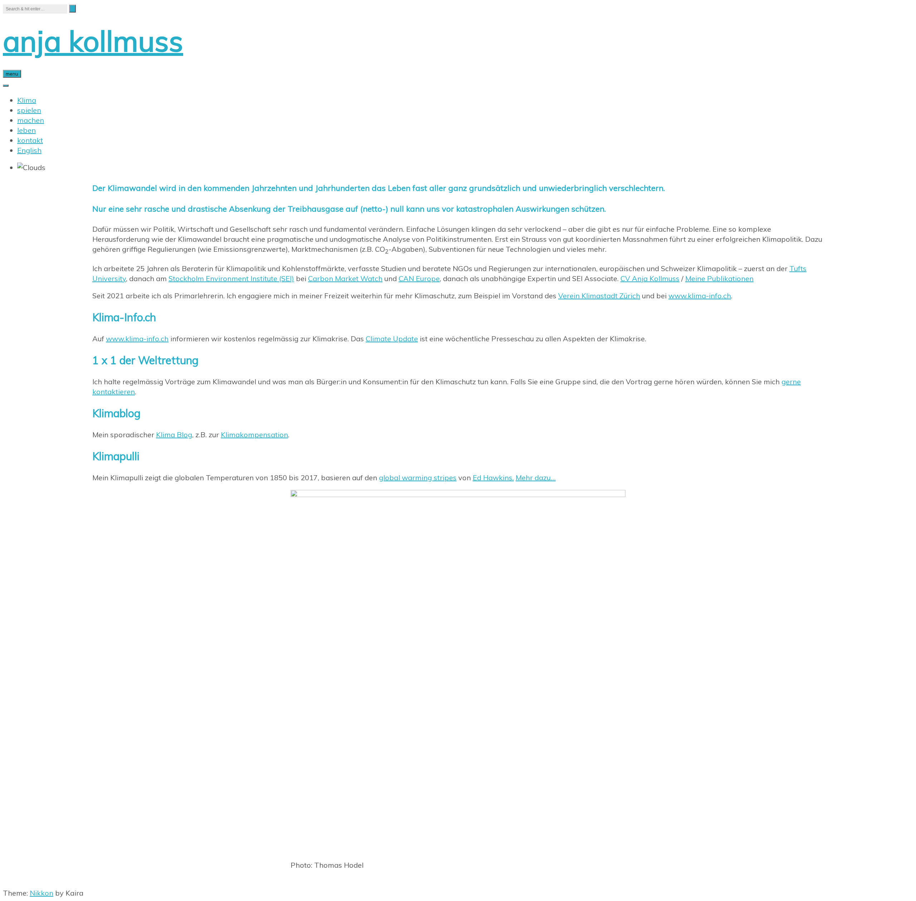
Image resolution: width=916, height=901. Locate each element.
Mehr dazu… (536, 477)
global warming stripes (418, 477)
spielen (29, 110)
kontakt (30, 140)
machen (30, 120)
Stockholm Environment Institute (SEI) (231, 278)
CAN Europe (419, 278)
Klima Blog (174, 434)
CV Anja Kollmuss (649, 278)
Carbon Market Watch (345, 278)
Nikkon (41, 892)
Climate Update (392, 338)
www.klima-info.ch (699, 295)
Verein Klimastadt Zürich (599, 295)
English (29, 150)
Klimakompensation (254, 434)
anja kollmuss (93, 41)
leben (26, 130)
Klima (26, 100)
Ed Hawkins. (493, 477)
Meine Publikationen (719, 278)
